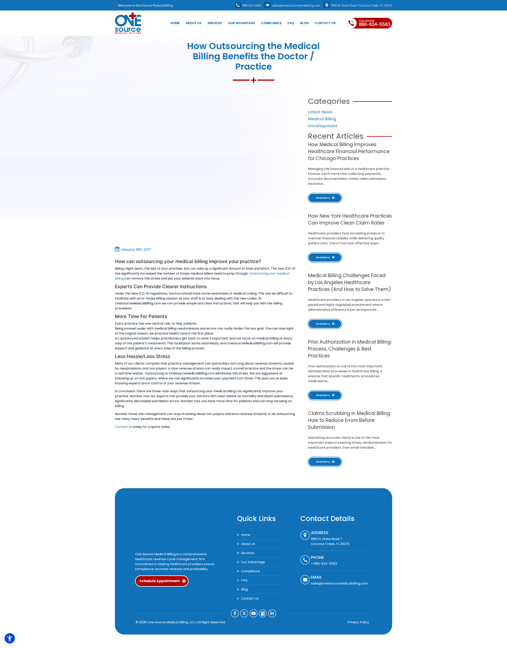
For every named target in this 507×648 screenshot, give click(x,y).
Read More (323, 197)
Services (214, 23)
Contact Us (325, 23)
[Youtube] (253, 613)
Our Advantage (241, 23)
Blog (304, 23)
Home (175, 23)
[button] (9, 638)
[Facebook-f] (235, 613)
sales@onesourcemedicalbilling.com (296, 5)
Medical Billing (322, 119)
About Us (193, 23)
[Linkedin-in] (272, 613)
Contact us (123, 426)
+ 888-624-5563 (324, 563)
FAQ (291, 23)
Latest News (320, 112)
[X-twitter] (244, 613)
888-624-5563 (252, 5)
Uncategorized (322, 126)
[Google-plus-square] (263, 613)
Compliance (271, 23)
